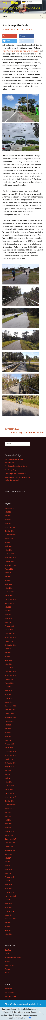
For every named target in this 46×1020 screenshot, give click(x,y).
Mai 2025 (8, 542)
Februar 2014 (9, 911)
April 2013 (8, 930)
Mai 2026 (8, 520)
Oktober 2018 (9, 801)
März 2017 (8, 873)
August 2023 (9, 603)
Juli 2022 (8, 649)
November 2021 (10, 676)
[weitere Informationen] (36, 41)
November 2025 (10, 527)
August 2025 (9, 539)
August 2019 (9, 767)
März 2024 (8, 588)
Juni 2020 (8, 729)
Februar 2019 (9, 786)
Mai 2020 (8, 733)
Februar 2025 (9, 554)
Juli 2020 (8, 725)
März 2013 (8, 934)
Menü (4, 16)
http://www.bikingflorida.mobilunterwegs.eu (20, 51)
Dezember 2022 (10, 634)
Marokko (8, 961)
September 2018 (10, 805)
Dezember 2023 (10, 599)
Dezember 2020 (10, 706)
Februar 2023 (9, 626)
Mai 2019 (8, 778)
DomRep (8, 950)
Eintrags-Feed (9, 993)
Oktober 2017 (9, 847)
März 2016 (8, 888)
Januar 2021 (9, 702)
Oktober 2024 (9, 561)
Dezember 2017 (10, 839)
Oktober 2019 (9, 759)
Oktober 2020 (9, 714)
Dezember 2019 (10, 752)
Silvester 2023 (10, 429)
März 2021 (8, 695)
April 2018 (8, 824)
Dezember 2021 (10, 672)
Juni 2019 (8, 774)
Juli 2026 (8, 512)
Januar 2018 (9, 835)
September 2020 (10, 717)
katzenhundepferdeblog (13, 958)
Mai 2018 (8, 820)
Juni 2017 (8, 862)
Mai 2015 (8, 900)
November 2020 (10, 710)
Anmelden (8, 989)
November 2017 (10, 843)
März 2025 (8, 550)
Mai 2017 (8, 866)
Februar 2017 (9, 877)
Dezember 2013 (10, 919)
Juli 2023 (8, 607)
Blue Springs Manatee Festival (27, 432)
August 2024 (9, 569)
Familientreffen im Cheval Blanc (16, 466)
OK (29, 1018)
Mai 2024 (8, 580)
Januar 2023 (9, 630)
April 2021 (8, 691)
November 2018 (10, 797)
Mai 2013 (8, 927)
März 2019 (8, 782)
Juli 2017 (8, 858)
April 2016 (8, 885)
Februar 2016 (9, 892)
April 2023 (8, 618)
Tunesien (8, 969)
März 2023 (8, 622)
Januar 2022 (9, 668)
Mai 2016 (8, 881)
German (28, 2)
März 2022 (8, 664)
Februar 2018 (9, 831)
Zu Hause (8, 973)
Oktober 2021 (9, 679)
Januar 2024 (9, 596)
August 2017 (9, 854)
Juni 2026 (8, 516)
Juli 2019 (8, 771)
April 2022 (8, 660)
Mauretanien (9, 965)
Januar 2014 (9, 915)
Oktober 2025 (9, 531)
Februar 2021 (9, 698)
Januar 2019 (9, 790)
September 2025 (10, 535)
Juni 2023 (8, 611)
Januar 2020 (9, 748)
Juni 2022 (8, 653)
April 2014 (8, 904)
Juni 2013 (8, 923)
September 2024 (10, 565)
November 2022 (10, 637)
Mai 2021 (8, 687)
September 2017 (10, 850)
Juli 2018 (8, 812)
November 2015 (10, 896)
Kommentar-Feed (11, 996)
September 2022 (10, 645)
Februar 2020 (9, 744)
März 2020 (8, 740)
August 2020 (9, 721)
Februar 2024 (9, 592)
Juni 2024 (8, 577)
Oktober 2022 (9, 641)
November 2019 (10, 755)
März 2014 (8, 907)
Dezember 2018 (10, 793)
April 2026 (8, 523)
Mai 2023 (8, 615)
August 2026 (9, 508)
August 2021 (9, 683)
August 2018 (9, 809)
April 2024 (8, 584)
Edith (30, 29)
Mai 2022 (8, 657)
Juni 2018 (8, 816)
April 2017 (8, 869)
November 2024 (10, 558)
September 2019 (10, 763)
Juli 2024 (8, 573)
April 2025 (8, 546)
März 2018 (8, 828)
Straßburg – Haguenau (12, 470)
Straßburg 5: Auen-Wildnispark (15, 474)
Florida (21, 29)
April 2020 (8, 736)
